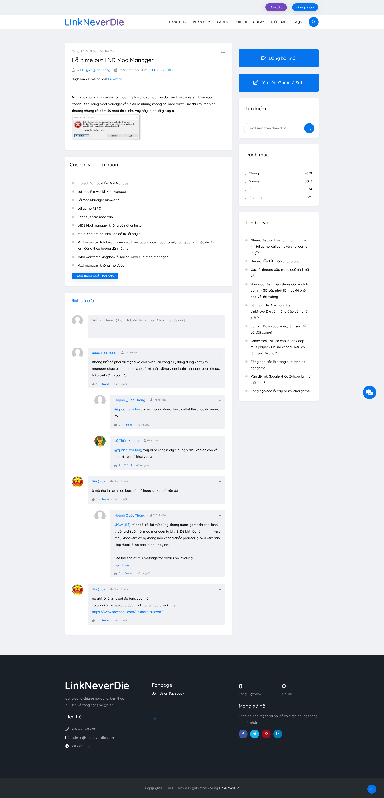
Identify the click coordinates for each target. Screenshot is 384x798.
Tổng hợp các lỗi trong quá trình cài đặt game (278, 365)
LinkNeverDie (229, 788)
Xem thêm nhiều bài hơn (95, 276)
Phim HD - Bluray (249, 22)
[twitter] (254, 734)
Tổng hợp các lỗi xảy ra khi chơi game (280, 391)
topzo (155, 718)
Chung (280, 173)
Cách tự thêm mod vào (95, 217)
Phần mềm (201, 22)
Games (222, 22)
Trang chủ (176, 22)
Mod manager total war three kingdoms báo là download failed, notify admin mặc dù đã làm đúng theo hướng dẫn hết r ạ (145, 245)
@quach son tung (128, 409)
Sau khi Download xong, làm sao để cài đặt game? (278, 329)
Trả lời (105, 384)
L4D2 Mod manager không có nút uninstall (110, 225)
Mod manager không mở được (100, 265)
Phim (280, 189)
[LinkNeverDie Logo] (94, 21)
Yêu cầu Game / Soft (282, 82)
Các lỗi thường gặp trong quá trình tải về (280, 272)
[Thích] (93, 384)
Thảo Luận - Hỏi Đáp (102, 51)
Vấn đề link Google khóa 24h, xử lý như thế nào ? (281, 379)
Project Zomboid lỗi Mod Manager (103, 183)
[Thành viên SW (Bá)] (80, 484)
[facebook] (243, 734)
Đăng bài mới (282, 58)
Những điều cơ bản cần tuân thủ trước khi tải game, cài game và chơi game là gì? (280, 246)
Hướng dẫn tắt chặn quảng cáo (275, 261)
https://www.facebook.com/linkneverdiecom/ (127, 612)
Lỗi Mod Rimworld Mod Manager (102, 191)
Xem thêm (122, 565)
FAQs (297, 22)
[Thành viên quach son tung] (80, 355)
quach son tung (104, 352)
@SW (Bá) (122, 525)
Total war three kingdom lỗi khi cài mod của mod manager (122, 257)
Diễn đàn (279, 22)
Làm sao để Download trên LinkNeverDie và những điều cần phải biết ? (279, 311)
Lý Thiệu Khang (126, 440)
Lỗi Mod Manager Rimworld (98, 200)
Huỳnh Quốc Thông (96, 70)
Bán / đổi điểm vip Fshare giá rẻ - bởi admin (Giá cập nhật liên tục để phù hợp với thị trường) (279, 290)
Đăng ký (276, 7)
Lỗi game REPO (89, 208)
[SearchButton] (314, 22)
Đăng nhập (305, 7)
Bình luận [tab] (83, 300)
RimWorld (115, 79)
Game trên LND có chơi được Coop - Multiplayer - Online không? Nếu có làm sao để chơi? (278, 347)
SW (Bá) (98, 481)
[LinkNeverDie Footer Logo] (97, 685)
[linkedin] (277, 734)
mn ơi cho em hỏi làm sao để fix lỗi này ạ (109, 234)
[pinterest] (266, 734)
